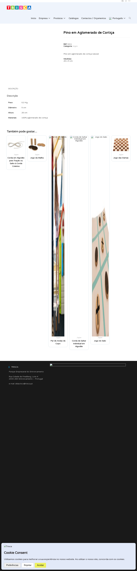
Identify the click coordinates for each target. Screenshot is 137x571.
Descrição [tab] (13, 89)
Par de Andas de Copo (58, 342)
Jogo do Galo (100, 341)
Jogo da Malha (37, 158)
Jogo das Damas (120, 158)
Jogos (75, 46)
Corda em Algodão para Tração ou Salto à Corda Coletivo (15, 162)
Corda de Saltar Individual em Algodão (79, 344)
